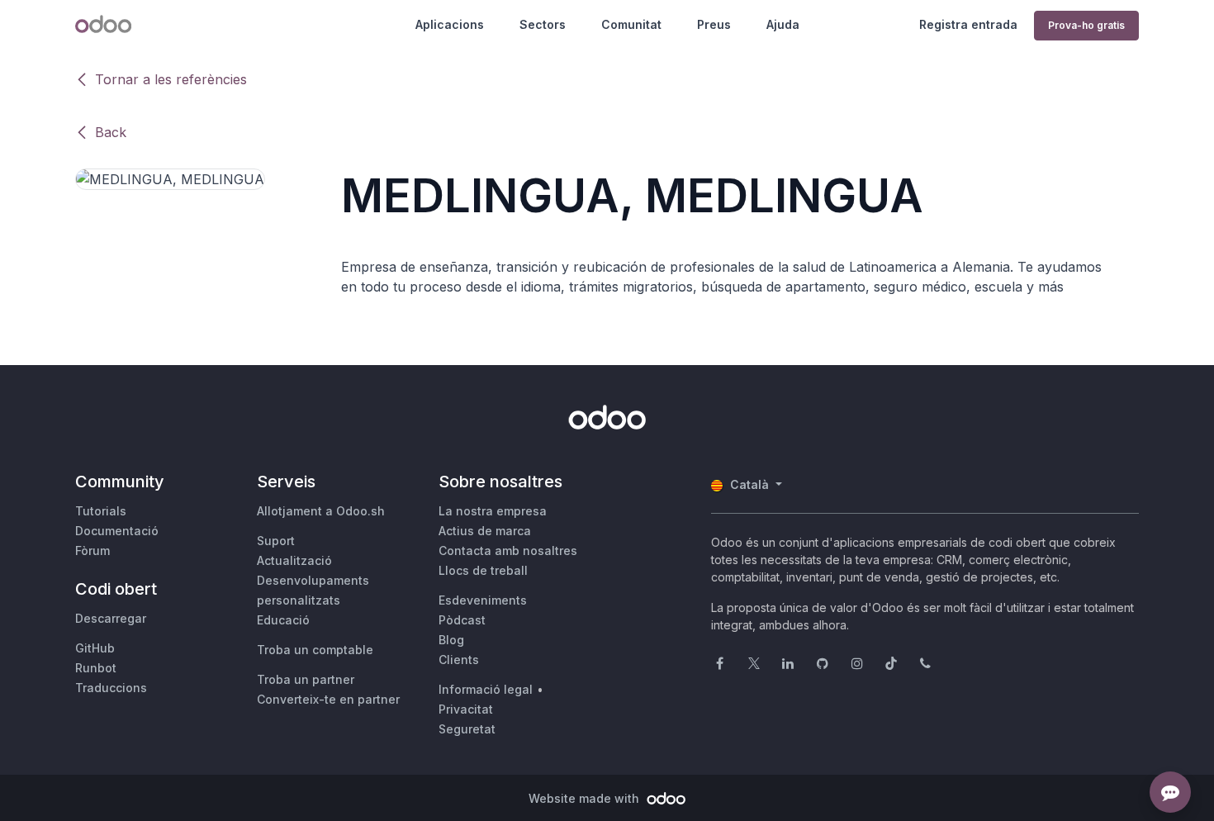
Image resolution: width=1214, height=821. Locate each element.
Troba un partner (305, 679)
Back (110, 132)
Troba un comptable (315, 650)
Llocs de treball (483, 570)
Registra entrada (968, 24)
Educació (283, 620)
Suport (276, 541)
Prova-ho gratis (1086, 25)
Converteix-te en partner (328, 699)
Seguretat (467, 729)
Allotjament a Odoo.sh (321, 511)
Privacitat (466, 709)
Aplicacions (449, 24)
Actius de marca (485, 531)
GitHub (95, 648)
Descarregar (110, 618)
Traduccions (111, 688)
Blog (451, 640)
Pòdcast (462, 620)
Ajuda (782, 24)
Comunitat (631, 24)
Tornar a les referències (171, 79)
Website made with (586, 798)
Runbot (95, 668)
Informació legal (486, 689)
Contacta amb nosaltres (508, 550)
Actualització (294, 560)
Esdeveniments (483, 600)
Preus (714, 24)
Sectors (542, 24)
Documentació (117, 531)
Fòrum (92, 550)
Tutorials (100, 511)
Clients (459, 660)
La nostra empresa (493, 511)
